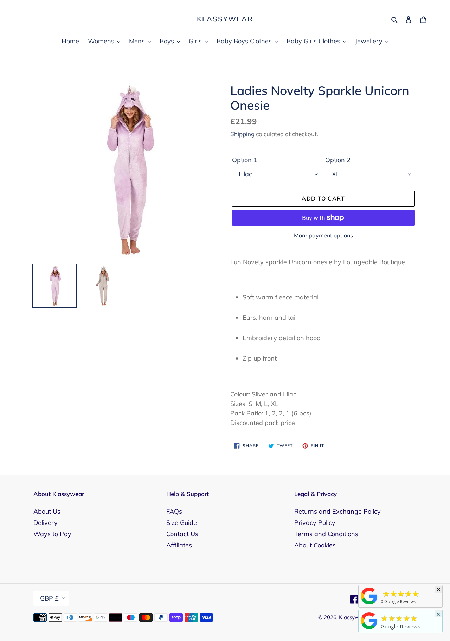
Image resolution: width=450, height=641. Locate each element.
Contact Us (182, 534)
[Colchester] (369, 604)
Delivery (45, 523)
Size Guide (181, 523)
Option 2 (338, 160)
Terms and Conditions (326, 534)
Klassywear (225, 19)
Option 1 (244, 160)
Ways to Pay (52, 534)
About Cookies (315, 545)
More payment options (323, 235)
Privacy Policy (314, 523)
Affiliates (179, 545)
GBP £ (49, 598)
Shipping (242, 134)
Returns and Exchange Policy (337, 511)
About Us (46, 511)
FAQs (174, 511)
